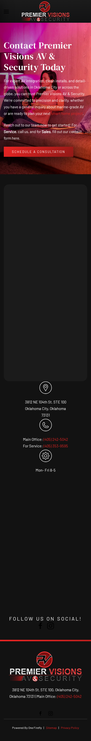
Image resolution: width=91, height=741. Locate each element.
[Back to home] (45, 11)
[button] (6, 11)
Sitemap (51, 727)
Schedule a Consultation (38, 152)
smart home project (67, 113)
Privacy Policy (70, 727)
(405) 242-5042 (55, 439)
